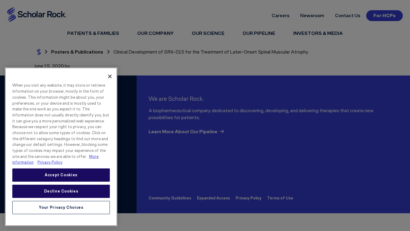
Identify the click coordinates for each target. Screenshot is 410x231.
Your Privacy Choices (61, 207)
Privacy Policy (50, 162)
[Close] (109, 76)
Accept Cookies (61, 175)
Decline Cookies (61, 191)
